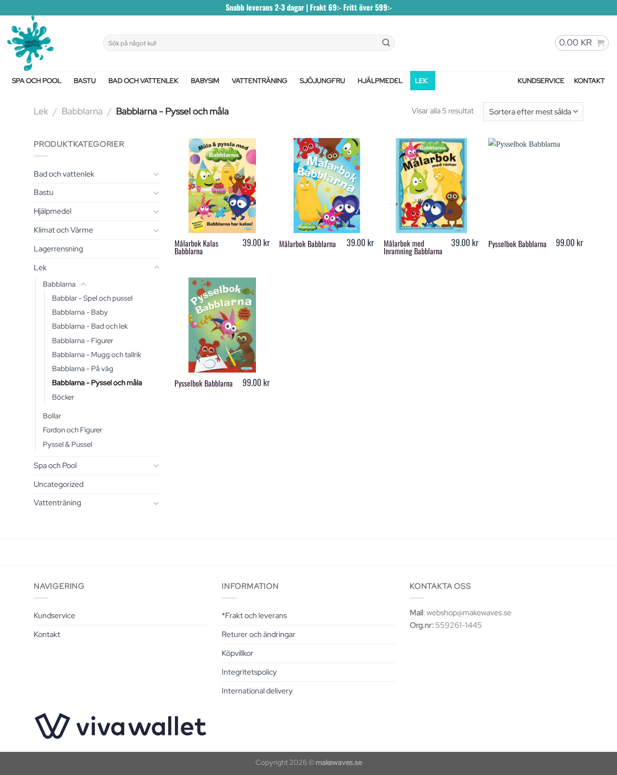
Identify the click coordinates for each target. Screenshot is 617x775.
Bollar (52, 415)
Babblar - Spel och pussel (92, 298)
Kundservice (541, 80)
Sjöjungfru (322, 80)
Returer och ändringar (258, 634)
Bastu (85, 80)
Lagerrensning (58, 249)
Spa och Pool (36, 80)
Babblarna (82, 111)
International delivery (257, 691)
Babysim (205, 80)
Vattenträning (259, 80)
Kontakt (589, 80)
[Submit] (386, 43)
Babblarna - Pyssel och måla (97, 382)
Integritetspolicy (249, 672)
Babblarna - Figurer (82, 340)
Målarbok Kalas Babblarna (196, 247)
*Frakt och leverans (254, 615)
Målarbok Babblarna (307, 244)
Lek (421, 80)
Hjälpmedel (380, 80)
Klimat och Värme (63, 230)
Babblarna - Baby (80, 312)
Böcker (63, 396)
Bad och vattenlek (143, 80)
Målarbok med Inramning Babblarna (413, 247)
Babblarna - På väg (82, 368)
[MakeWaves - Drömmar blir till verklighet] (48, 43)
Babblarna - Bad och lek (90, 326)
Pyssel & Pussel (67, 444)
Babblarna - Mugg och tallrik (96, 354)
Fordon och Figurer (72, 429)
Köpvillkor (238, 653)
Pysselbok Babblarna (517, 244)
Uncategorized (58, 484)
